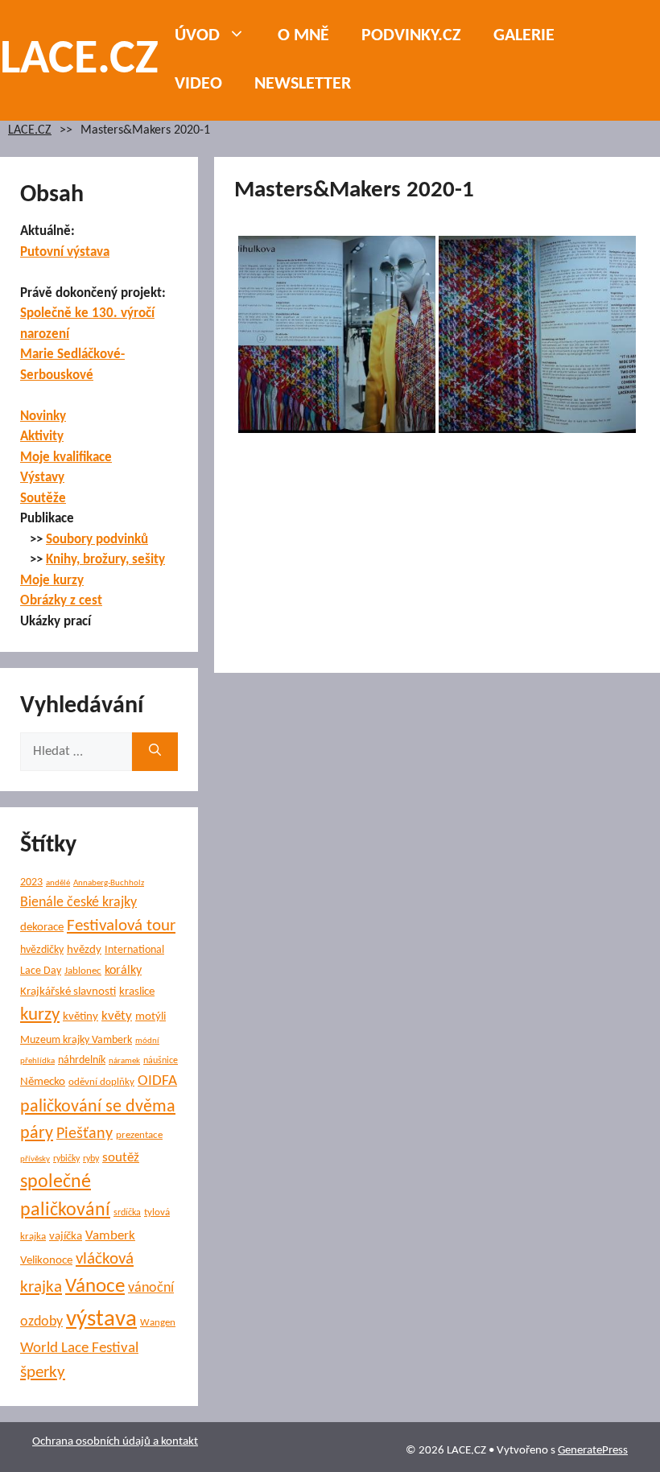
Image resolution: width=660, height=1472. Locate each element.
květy (116, 1016)
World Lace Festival (79, 1348)
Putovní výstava (64, 252)
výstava (101, 1319)
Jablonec (82, 971)
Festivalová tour (121, 925)
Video (198, 84)
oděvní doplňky (101, 1082)
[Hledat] (155, 751)
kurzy (40, 1015)
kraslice (137, 992)
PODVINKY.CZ (411, 36)
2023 (31, 882)
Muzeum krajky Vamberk (76, 1040)
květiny (80, 1017)
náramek (124, 1061)
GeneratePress (593, 1451)
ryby (91, 1159)
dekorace (42, 928)
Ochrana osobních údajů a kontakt (115, 1442)
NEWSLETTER (302, 84)
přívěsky (35, 1159)
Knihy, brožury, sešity (105, 560)
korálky (123, 970)
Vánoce (95, 1286)
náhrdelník (81, 1060)
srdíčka (127, 1213)
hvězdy (84, 950)
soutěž (120, 1158)
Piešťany (84, 1134)
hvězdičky (42, 950)
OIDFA (157, 1081)
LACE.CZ (79, 60)
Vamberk (110, 1236)
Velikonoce (46, 1261)
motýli (150, 1017)
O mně (303, 36)
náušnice (160, 1061)
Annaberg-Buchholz (108, 883)
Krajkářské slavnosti (68, 992)
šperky (42, 1372)
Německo (42, 1082)
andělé (58, 883)
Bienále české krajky (78, 902)
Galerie (524, 36)
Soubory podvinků (97, 539)
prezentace (139, 1135)
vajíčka (65, 1237)
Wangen (157, 1322)
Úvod (197, 36)
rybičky (66, 1159)
